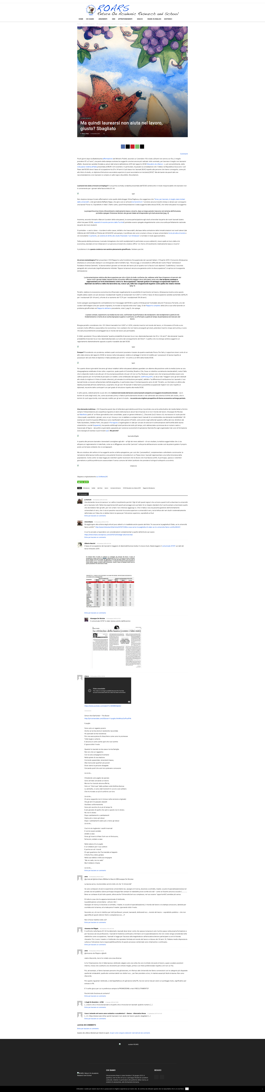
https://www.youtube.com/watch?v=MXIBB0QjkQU (102, 706)
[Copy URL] (142, 147)
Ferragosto (114, 423)
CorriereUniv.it (136, 202)
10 (104, 133)
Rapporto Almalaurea (149, 488)
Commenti (184, 154)
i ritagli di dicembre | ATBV (94, 1002)
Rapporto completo (153, 306)
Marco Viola (85, 133)
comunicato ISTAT (168, 546)
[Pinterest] (132, 147)
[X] (186, 1)
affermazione (108, 159)
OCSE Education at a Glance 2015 (132, 488)
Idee (113, 19)
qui (107, 431)
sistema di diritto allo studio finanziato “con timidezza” (119, 236)
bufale (93, 488)
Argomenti (103, 19)
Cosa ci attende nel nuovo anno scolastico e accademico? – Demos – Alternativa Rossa (115, 1013)
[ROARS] (132, 10)
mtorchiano (88, 522)
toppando (96, 425)
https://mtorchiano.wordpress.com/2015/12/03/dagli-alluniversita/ (108, 535)
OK (187, 1089)
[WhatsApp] (137, 147)
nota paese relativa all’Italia (87, 167)
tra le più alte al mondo (176, 233)
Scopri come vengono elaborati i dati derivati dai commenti (130, 1033)
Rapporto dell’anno (104, 308)
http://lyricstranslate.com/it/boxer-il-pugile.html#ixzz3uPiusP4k (107, 718)
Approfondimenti (125, 19)
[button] (185, 19)
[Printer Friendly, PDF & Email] (83, 483)
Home (81, 19)
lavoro (106, 488)
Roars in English (154, 19)
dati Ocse (99, 488)
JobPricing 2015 (147, 377)
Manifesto (83, 414)
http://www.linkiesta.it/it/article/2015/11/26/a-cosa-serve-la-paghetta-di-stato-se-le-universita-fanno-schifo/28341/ (137, 527)
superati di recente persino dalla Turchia (108, 222)
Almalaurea (86, 488)
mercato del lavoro (115, 488)
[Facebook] (182, 1)
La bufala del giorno (88, 24)
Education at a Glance (155, 164)
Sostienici (168, 19)
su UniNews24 (101, 477)
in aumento (93, 236)
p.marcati (87, 500)
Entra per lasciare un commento (95, 516)
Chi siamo (90, 19)
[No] (262, 1089)
